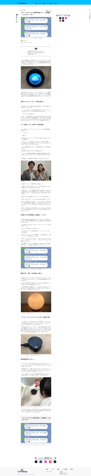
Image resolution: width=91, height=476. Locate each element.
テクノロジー (30, 42)
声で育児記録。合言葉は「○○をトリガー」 (36, 51)
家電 (21, 42)
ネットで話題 (49, 3)
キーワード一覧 (48, 471)
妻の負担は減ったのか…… (33, 54)
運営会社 (61, 471)
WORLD (55, 3)
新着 (36, 3)
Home (18, 6)
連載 (44, 3)
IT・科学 (21, 6)
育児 (26, 42)
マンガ (40, 3)
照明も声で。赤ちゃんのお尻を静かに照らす (36, 52)
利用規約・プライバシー (63, 472)
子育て (24, 42)
